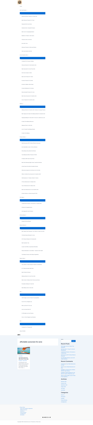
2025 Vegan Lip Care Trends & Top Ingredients (30, 297)
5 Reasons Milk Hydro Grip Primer (28, 158)
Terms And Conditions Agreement (26, 408)
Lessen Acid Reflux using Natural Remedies (30, 246)
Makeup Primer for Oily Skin (27, 125)
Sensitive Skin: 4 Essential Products (28, 27)
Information (63, 396)
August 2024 (63, 386)
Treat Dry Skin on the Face (27, 39)
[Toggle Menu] (32, 13)
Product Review (23, 136)
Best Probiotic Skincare (26, 272)
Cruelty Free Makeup (26, 133)
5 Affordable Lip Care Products (27, 313)
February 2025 (63, 381)
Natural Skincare (23, 225)
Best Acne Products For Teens (27, 76)
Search (62, 339)
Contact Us (22, 411)
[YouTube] (17, 334)
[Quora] (48, 417)
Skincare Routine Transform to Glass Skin (29, 16)
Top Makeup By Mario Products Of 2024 (29, 154)
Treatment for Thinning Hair (27, 327)
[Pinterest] (50, 417)
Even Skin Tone (25, 43)
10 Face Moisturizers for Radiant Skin (29, 181)
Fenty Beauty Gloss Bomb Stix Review (29, 150)
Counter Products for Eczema (27, 80)
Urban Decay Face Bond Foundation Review (30, 166)
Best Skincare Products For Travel (28, 20)
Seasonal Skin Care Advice (27, 24)
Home (21, 6)
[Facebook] (42, 417)
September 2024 (64, 384)
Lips (20, 291)
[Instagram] (18, 334)
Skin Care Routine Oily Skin (27, 51)
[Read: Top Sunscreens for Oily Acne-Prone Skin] (23, 350)
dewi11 (62, 366)
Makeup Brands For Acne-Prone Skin (28, 276)
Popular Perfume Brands (26, 221)
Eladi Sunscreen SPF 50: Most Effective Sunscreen (31, 143)
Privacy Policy (22, 407)
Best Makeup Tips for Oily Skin (27, 287)
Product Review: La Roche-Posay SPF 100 (29, 193)
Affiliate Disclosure (23, 409)
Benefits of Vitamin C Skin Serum (28, 35)
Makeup (21, 103)
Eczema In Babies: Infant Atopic (27, 84)
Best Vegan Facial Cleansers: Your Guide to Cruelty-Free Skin (33, 231)
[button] (26, 10)
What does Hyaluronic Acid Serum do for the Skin (31, 170)
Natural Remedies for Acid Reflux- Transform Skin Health (32, 250)
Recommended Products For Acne (28, 92)
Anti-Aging (22, 197)
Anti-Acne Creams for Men (27, 72)
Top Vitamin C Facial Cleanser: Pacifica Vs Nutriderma (32, 264)
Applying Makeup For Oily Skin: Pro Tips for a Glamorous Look (33, 117)
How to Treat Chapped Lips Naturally (29, 317)
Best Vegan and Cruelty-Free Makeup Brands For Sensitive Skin (33, 113)
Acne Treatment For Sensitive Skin (28, 99)
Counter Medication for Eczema (28, 88)
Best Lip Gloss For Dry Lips (27, 305)
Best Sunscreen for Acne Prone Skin (28, 68)
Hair (20, 320)
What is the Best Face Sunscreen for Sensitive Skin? (31, 174)
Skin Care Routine (23, 10)
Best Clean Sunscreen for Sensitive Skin (29, 95)
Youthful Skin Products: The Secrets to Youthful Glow (32, 203)
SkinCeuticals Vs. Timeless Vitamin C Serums (30, 177)
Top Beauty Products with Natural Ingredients (30, 254)
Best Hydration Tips (25, 242)
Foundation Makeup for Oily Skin (28, 283)
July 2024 (63, 388)
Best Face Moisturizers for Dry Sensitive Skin (30, 189)
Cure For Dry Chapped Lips (27, 301)
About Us (62, 394)
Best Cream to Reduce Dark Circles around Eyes (31, 279)
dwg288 (62, 369)
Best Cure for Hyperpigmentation (28, 31)
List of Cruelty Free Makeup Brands (28, 129)
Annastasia (63, 363)
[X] (19, 334)
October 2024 (63, 383)
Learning (62, 398)
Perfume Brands (23, 215)
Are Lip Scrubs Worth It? (26, 309)
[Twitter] (44, 417)
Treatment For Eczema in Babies (28, 61)
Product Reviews (64, 400)
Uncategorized (63, 401)
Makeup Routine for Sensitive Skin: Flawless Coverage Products (33, 109)
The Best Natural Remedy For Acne (28, 235)
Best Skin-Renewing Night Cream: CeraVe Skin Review (32, 162)
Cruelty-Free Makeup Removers (28, 121)
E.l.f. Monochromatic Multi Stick (28, 268)
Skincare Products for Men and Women (29, 47)
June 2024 (63, 390)
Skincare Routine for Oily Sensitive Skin (29, 65)
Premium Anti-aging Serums (27, 207)
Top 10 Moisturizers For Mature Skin (28, 185)
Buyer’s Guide (22, 258)
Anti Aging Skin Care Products (27, 211)
